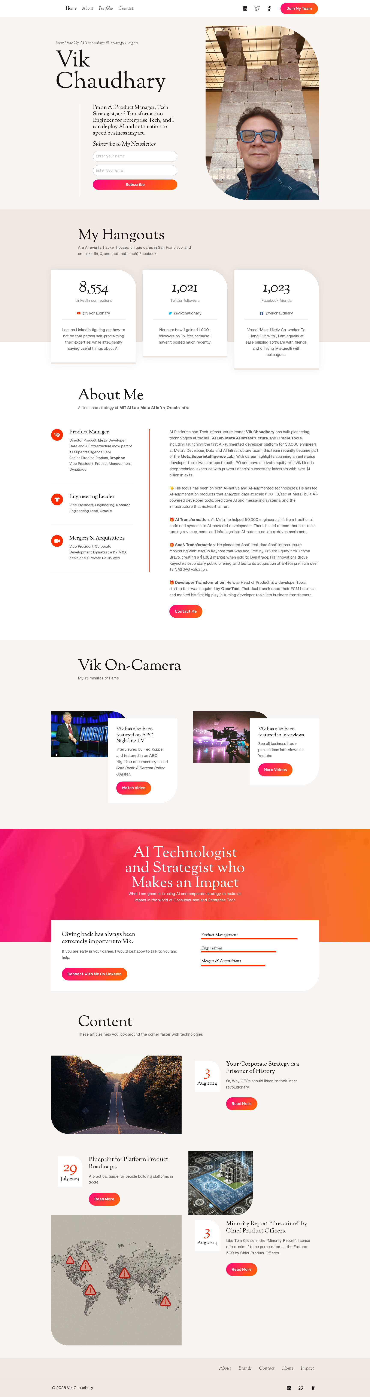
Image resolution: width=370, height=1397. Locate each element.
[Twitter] (257, 9)
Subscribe (135, 184)
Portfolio (106, 8)
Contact (126, 8)
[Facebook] (269, 9)
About (87, 8)
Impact (307, 1368)
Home (71, 8)
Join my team (299, 8)
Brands (245, 1368)
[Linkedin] (245, 9)
